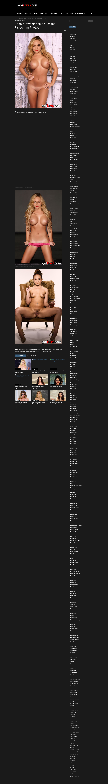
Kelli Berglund (73, 428)
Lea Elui (72, 468)
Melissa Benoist (74, 542)
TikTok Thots (73, 730)
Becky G (72, 131)
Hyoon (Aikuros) (74, 351)
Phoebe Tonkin (74, 617)
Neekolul (72, 586)
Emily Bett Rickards (74, 287)
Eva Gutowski (73, 318)
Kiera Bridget (73, 430)
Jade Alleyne (52, 400)
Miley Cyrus (73, 553)
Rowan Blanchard (53, 369)
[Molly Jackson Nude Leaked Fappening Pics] (40, 364)
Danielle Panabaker (74, 243)
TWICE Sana (73, 738)
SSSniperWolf (73, 694)
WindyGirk (72, 760)
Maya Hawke (73, 531)
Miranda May (73, 564)
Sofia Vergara (73, 672)
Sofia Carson (35, 384)
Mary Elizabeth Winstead (76, 525)
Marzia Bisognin (74, 529)
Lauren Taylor (17, 384)
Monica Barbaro (74, 575)
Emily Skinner (73, 291)
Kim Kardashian (74, 435)
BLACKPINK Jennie (74, 146)
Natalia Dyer (73, 582)
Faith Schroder (35, 400)
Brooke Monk (73, 168)
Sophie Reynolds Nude (57, 349)
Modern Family (73, 567)
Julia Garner (73, 399)
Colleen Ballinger (74, 214)
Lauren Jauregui (74, 463)
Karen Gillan (73, 408)
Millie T (72, 558)
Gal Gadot (72, 336)
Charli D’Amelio (74, 195)
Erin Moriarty (73, 316)
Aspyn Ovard (73, 107)
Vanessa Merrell (74, 752)
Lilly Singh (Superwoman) (76, 485)
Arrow (71, 100)
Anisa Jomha (73, 82)
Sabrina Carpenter (74, 639)
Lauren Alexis (73, 459)
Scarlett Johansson (74, 655)
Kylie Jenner (73, 450)
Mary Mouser (73, 527)
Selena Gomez (73, 657)
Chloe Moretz (73, 201)
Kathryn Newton (74, 417)
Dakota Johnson (74, 234)
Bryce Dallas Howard (75, 177)
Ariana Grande (73, 93)
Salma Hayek (73, 646)
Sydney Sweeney (74, 708)
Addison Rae (73, 34)
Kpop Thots (69, 13)
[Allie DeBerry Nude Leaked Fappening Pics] (23, 395)
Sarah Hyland (73, 650)
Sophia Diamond (74, 683)
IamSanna (72, 353)
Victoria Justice (73, 756)
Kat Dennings (73, 410)
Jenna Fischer (73, 375)
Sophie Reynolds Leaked (35, 349)
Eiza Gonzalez (73, 276)
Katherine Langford (74, 413)
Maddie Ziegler (73, 505)
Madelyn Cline (73, 509)
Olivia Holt (72, 604)
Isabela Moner (73, 362)
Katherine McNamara (75, 415)
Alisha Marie (73, 49)
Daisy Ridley (73, 232)
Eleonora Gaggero (74, 278)
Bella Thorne (73, 137)
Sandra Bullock (73, 648)
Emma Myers (73, 305)
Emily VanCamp (74, 294)
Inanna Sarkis (73, 358)
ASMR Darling (73, 104)
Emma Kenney (73, 303)
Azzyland (72, 120)
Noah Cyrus (73, 595)
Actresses (19, 13)
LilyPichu (72, 487)
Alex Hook (72, 38)
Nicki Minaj (73, 591)
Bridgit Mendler (74, 159)
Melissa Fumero (74, 545)
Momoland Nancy (74, 571)
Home (16, 18)
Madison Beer (73, 512)
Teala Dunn (73, 714)
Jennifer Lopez (73, 384)
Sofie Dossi (73, 675)
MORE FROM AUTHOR (32, 355)
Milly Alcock (73, 560)
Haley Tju (72, 342)
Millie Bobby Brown (75, 556)
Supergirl (72, 705)
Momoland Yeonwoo (75, 573)
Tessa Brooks (73, 719)
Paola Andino (73, 609)
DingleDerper (73, 258)
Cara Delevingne (74, 188)
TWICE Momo (73, 736)
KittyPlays (72, 439)
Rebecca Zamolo (74, 628)
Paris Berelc (73, 611)
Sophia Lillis (73, 686)
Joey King (72, 393)
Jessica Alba (73, 388)
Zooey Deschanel (74, 776)
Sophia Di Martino (74, 681)
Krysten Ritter (73, 448)
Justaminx (72, 402)
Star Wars (72, 697)
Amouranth (73, 74)
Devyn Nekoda (73, 254)
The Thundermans (74, 725)
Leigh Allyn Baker (74, 472)
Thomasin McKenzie (75, 727)
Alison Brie (72, 52)
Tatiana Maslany (74, 710)
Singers (62, 13)
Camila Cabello (73, 181)
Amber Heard (73, 71)
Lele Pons (72, 474)
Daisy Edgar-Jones (74, 228)
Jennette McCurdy (74, 380)
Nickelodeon (54, 13)
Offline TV (72, 600)
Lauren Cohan (73, 461)
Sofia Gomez (73, 670)
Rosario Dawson (74, 635)
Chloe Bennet (73, 197)
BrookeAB (72, 173)
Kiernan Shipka (73, 432)
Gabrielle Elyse (73, 333)
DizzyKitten (73, 267)
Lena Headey (73, 476)
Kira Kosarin (73, 437)
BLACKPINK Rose (74, 153)
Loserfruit (72, 498)
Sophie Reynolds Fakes (24, 349)
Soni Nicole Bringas (75, 679)
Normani (72, 597)
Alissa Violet (73, 54)
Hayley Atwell (73, 349)
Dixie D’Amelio (73, 265)
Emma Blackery (74, 296)
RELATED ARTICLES (20, 355)
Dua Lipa (72, 274)
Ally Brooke (73, 60)
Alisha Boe (72, 47)
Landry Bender (73, 454)
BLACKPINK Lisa (74, 151)
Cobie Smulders (74, 212)
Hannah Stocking (74, 347)
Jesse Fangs (73, 386)
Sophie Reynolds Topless (46, 351)
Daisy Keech (73, 230)
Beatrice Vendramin (75, 126)
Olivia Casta (73, 602)
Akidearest (72, 36)
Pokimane (72, 622)
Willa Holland (73, 758)
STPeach (72, 701)
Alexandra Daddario (75, 41)
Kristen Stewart (74, 446)
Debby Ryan (73, 247)
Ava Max (72, 118)
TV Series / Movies (74, 732)
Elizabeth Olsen (74, 283)
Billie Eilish (72, 142)
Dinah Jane (72, 256)
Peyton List (73, 615)
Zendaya (72, 767)
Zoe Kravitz (73, 769)
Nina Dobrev (73, 593)
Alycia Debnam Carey (75, 63)
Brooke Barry (73, 166)
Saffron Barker (73, 644)
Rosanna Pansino (74, 633)
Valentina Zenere (74, 745)
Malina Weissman (74, 520)
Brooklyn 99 (73, 175)
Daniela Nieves (73, 236)
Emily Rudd (73, 289)
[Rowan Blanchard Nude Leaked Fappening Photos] (58, 364)
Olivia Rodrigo (73, 606)
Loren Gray (73, 496)
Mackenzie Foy (73, 503)
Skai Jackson (73, 664)
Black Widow (73, 144)
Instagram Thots (80, 13)
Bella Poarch (73, 133)
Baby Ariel (72, 122)
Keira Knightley (73, 426)
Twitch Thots (44, 13)
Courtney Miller (74, 223)
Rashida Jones (73, 626)
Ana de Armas (73, 78)
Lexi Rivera (72, 479)
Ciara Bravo (73, 210)
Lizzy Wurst (73, 494)
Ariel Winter (73, 96)
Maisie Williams (74, 518)
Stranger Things (74, 703)
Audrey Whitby (73, 111)
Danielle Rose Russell (75, 245)
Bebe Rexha (73, 129)
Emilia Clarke (73, 285)
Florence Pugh (73, 325)
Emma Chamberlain (75, 298)
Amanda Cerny (73, 65)
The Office (72, 723)
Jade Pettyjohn (73, 369)
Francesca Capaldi (74, 327)
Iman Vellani (73, 355)
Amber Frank (73, 69)
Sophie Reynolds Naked (46, 349)
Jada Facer (72, 364)
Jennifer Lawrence (74, 382)
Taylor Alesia (73, 712)
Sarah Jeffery (73, 653)
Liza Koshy (72, 490)
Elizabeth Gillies (74, 280)
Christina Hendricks (74, 203)
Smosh (72, 666)
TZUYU (72, 743)
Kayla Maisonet (74, 424)
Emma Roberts (73, 307)
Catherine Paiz (73, 192)
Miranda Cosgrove (74, 562)
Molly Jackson (35, 369)
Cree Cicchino (73, 225)
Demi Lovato (73, 250)
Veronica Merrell (74, 754)
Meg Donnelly (73, 536)
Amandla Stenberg (74, 67)
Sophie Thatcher (74, 690)
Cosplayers (73, 219)
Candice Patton (74, 186)
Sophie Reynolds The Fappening (32, 351)
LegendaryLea (73, 470)
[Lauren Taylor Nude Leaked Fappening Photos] (23, 379)
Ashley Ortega (73, 102)
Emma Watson (73, 311)
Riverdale (72, 631)
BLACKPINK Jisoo (74, 148)
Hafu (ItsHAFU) (73, 338)
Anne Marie (73, 89)
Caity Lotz (72, 179)
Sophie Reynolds (22, 18)
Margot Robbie (73, 523)
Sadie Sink (72, 642)
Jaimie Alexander (74, 373)
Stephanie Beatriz (74, 699)
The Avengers (73, 721)
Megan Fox (73, 538)
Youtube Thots (28, 13)
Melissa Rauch (73, 547)
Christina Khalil (73, 206)
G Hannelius (73, 329)
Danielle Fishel (73, 241)
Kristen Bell (73, 443)
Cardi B (72, 190)
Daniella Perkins (74, 239)
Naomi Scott (73, 580)
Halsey (71, 344)
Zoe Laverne (73, 771)
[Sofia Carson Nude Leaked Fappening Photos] (40, 379)
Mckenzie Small (74, 534)
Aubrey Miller (73, 109)
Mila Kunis (72, 549)
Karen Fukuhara (74, 406)
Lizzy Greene (73, 492)
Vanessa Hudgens (74, 749)
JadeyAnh (72, 371)
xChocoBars (73, 763)
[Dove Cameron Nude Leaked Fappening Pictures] (23, 364)
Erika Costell (73, 314)
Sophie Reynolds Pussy (20, 351)
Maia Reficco (73, 516)
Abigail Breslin (73, 30)
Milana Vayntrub (74, 551)
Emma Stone (73, 309)
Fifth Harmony (73, 322)
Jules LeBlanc (73, 395)
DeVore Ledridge (74, 252)
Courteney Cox (73, 221)
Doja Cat (72, 269)
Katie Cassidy (73, 419)
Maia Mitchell (73, 514)
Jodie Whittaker (74, 391)
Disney (36, 13)
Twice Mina (73, 734)
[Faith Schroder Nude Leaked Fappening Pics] (40, 395)
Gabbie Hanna (73, 331)
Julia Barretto (73, 397)
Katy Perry (72, 421)
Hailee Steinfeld (74, 340)
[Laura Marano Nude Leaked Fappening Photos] (58, 379)
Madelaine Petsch (74, 507)
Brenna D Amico (74, 157)
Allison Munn (73, 58)
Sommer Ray (73, 677)
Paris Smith (73, 613)
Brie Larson (73, 162)
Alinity (71, 45)
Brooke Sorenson (74, 170)
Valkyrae (72, 747)
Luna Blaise (73, 501)
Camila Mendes (74, 184)
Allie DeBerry (17, 400)
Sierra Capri (73, 659)
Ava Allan (72, 115)
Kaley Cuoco (73, 404)
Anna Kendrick (73, 85)
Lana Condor (73, 452)
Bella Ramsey (73, 135)
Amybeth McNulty (74, 76)
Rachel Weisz (73, 624)
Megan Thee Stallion (75, 540)
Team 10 (72, 716)
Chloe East (72, 199)
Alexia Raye (73, 43)
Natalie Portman (74, 584)
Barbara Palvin (73, 124)
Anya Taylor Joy (74, 91)
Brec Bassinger (74, 155)
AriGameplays (73, 98)
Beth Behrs (73, 140)
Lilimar (71, 483)
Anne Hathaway (74, 87)
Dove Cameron (18, 369)
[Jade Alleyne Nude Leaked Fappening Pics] (58, 395)
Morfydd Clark (73, 578)
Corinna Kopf (73, 217)
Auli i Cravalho (73, 113)
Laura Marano (52, 384)
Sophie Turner (73, 692)
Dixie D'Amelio (73, 263)
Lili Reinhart (73, 481)
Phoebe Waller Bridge (75, 620)
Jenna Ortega (73, 377)
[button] (91, 13)
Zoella (71, 774)
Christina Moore (74, 208)
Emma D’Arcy (73, 300)
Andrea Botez (73, 80)
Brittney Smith (73, 164)
